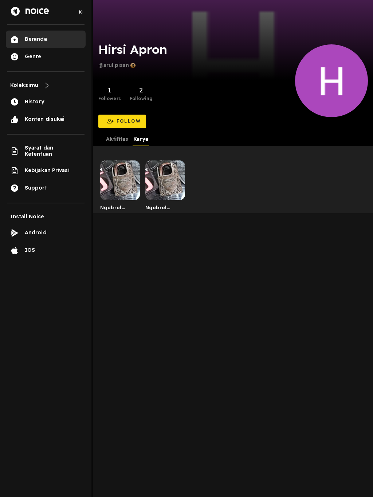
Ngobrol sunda (111, 208)
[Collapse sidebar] (81, 12)
